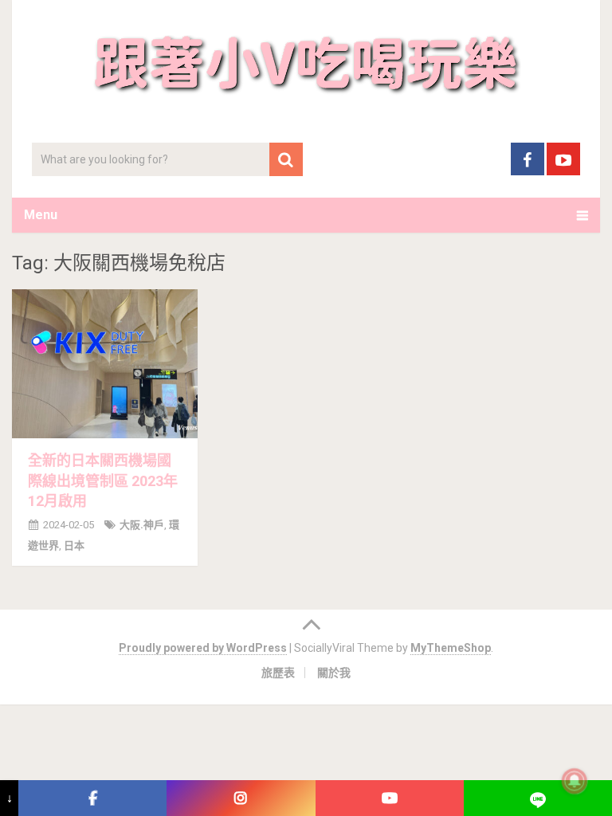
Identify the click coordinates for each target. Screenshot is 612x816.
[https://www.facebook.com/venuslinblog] (92, 798)
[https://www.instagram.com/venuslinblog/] (241, 798)
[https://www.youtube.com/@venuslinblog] (390, 798)
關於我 (334, 672)
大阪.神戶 (142, 525)
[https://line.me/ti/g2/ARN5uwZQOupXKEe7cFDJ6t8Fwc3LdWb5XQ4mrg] (538, 798)
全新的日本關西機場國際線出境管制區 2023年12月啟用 (103, 480)
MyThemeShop (450, 647)
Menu (40, 214)
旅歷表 (278, 672)
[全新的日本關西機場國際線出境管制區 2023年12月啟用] (105, 363)
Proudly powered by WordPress (203, 647)
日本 (74, 545)
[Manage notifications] (574, 781)
